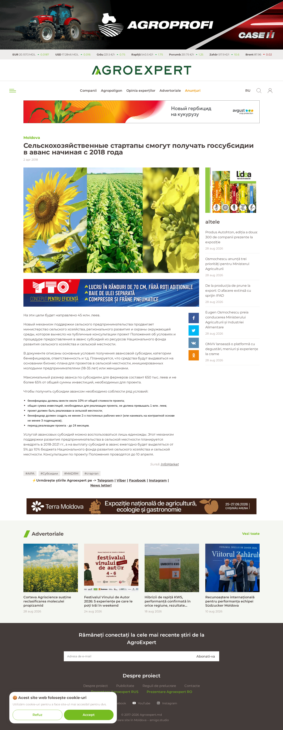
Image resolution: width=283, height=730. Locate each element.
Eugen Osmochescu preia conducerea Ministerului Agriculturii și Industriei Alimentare (226, 319)
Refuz (37, 715)
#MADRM (71, 473)
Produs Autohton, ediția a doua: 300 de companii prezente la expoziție (231, 237)
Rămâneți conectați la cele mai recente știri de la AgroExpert (141, 638)
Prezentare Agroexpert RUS (114, 692)
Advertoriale (170, 91)
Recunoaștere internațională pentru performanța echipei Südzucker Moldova (230, 601)
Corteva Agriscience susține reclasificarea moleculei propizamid (47, 601)
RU (247, 91)
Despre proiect (95, 686)
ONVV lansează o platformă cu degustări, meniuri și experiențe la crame (231, 349)
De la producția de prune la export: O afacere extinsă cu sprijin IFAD (228, 291)
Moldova (31, 138)
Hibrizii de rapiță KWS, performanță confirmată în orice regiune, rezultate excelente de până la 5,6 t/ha (169, 601)
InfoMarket (170, 464)
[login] (270, 90)
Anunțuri (193, 91)
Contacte (192, 686)
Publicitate (125, 686)
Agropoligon (111, 91)
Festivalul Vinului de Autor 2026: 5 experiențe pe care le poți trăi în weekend (108, 601)
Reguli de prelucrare (159, 686)
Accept (89, 715)
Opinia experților (140, 91)
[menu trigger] (12, 90)
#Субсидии (49, 473)
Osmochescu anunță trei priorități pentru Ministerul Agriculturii (227, 264)
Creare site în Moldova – (132, 720)
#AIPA (29, 473)
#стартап (91, 473)
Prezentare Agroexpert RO (169, 692)
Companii (88, 91)
